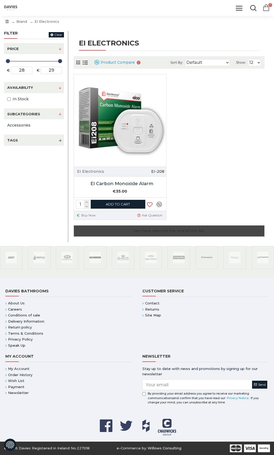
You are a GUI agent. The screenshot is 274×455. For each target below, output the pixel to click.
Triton (11, 268)
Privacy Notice (238, 398)
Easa (95, 268)
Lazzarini (206, 268)
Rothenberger (263, 268)
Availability (20, 87)
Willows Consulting (164, 448)
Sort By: (176, 62)
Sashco (39, 268)
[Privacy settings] (10, 445)
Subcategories (23, 114)
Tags (12, 140)
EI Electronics (90, 171)
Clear (58, 35)
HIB (67, 268)
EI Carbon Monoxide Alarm (121, 183)
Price (13, 49)
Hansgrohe (179, 268)
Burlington (235, 268)
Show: (241, 62)
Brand (21, 21)
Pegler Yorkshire (151, 268)
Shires (123, 268)
